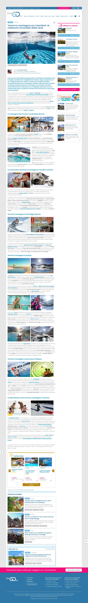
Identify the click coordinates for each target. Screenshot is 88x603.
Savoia (33, 514)
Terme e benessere (12, 65)
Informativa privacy (42, 598)
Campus (58, 16)
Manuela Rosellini (22, 70)
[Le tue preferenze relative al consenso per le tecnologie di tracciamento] (1, 452)
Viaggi (37, 16)
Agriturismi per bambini (72, 584)
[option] (18, 469)
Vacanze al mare (50, 581)
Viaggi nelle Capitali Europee (53, 586)
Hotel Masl (69, 28)
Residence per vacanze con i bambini (73, 587)
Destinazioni (31, 16)
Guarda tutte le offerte (69, 89)
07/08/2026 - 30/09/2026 (63, 84)
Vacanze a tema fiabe (52, 584)
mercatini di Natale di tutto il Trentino (30, 209)
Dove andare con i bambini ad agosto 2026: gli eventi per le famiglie (38, 534)
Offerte (71, 16)
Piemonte (34, 552)
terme (31, 93)
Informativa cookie (52, 598)
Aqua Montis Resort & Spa (17, 470)
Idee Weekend (28, 509)
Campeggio (43, 467)
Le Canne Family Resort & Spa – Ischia (30, 472)
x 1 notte (74, 73)
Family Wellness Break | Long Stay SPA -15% (71, 81)
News (53, 16)
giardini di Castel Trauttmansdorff (33, 245)
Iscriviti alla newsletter (74, 570)
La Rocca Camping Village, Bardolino (45, 471)
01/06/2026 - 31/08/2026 (63, 48)
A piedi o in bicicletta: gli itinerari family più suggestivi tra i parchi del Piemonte (38, 555)
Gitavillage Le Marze (71, 39)
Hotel (27, 467)
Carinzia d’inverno (39, 277)
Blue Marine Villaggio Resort (71, 52)
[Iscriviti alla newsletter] (86, 541)
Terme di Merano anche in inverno (34, 234)
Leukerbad (36, 379)
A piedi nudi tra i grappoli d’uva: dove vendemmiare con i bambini (38, 501)
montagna (37, 93)
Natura (41, 509)
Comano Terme (23, 193)
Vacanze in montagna (52, 583)
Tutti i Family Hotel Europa (31, 484)
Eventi (42, 16)
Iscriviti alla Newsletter (64, 8)
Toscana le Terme (14, 418)
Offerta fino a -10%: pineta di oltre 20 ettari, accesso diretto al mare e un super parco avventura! (72, 43)
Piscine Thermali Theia (44, 424)
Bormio (36, 134)
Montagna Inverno (22, 65)
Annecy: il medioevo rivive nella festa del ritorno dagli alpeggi (39, 518)
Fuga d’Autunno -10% (71, 30)
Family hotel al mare (71, 583)
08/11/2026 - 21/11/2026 (62, 35)
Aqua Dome (27, 343)
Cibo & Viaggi (36, 509)
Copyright (33, 598)
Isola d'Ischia (29, 468)
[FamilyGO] (15, 14)
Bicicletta (39, 563)
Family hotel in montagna (72, 581)
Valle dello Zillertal (13, 314)
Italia (32, 498)
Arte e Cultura (36, 526)
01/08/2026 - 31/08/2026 (63, 61)
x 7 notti (74, 61)
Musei (46, 16)
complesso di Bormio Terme (19, 138)
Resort (14, 467)
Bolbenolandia (26, 202)
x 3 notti (74, 35)
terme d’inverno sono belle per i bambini (37, 94)
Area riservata (32, 584)
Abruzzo (19, 467)
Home (25, 16)
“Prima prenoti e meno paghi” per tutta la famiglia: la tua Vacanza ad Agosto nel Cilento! (68, 57)
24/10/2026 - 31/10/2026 (63, 73)
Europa (16, 22)
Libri (50, 16)
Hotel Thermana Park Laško (72, 65)
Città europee (28, 526)
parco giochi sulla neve (42, 152)
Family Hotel (64, 16)
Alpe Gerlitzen (35, 291)
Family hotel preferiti (75, 16)
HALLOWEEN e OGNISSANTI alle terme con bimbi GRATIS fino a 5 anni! (72, 70)
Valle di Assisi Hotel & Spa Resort (72, 78)
